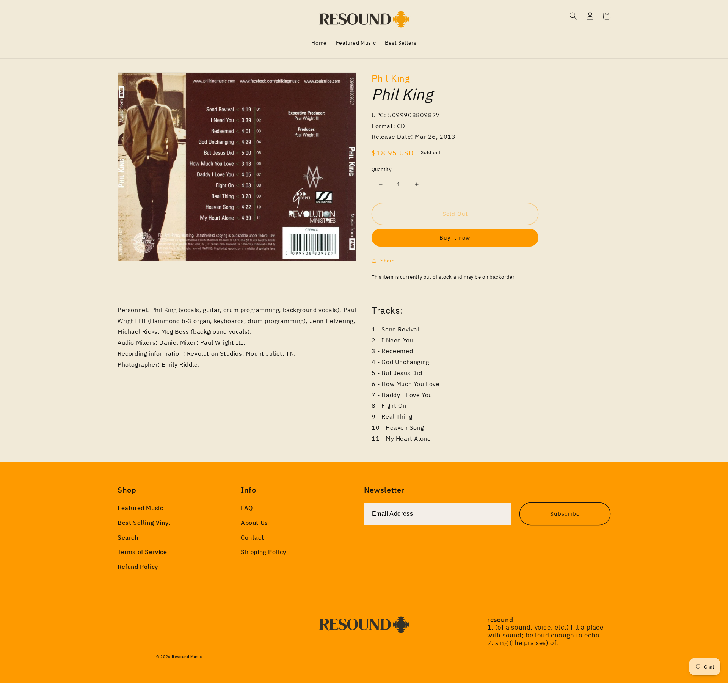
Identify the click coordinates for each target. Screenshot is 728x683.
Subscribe (565, 513)
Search (128, 537)
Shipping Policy (263, 552)
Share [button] (387, 260)
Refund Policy (138, 566)
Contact (252, 537)
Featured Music (140, 508)
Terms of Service (142, 552)
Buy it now (455, 237)
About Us (254, 522)
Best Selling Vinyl (144, 522)
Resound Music (187, 656)
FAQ (247, 508)
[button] (573, 16)
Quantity (381, 169)
